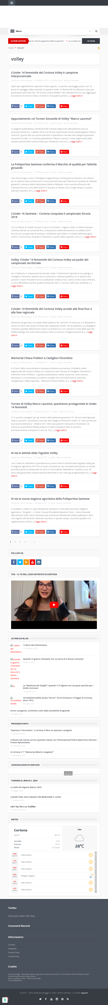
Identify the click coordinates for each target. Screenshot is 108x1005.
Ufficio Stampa (26, 80)
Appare (84, 992)
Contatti (11, 944)
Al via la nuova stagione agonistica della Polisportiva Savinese (50, 499)
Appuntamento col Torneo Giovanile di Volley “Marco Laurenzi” (51, 119)
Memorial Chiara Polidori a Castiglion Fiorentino (42, 358)
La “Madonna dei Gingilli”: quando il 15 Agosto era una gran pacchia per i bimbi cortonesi (58, 686)
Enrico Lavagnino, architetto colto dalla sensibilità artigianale (40, 710)
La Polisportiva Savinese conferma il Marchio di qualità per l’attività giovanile (54, 166)
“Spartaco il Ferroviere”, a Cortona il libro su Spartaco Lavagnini (41, 730)
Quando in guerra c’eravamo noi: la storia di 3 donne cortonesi (53, 659)
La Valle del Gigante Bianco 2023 (25, 787)
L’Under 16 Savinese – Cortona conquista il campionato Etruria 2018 (50, 215)
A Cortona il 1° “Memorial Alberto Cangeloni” (32, 752)
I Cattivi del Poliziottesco (35, 645)
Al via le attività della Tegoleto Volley (34, 453)
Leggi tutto (76, 95)
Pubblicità (12, 948)
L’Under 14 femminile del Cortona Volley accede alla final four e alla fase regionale (51, 310)
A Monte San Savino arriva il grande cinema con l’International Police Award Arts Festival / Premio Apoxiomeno (53, 741)
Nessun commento (71, 80)
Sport (60, 80)
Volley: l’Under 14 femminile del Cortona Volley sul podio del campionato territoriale (49, 261)
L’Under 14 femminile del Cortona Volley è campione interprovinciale (44, 74)
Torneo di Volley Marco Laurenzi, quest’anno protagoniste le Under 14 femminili (54, 405)
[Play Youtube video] (54, 605)
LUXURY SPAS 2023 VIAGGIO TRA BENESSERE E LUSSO (35, 797)
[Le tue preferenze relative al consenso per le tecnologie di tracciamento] (5, 1000)
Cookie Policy (13, 956)
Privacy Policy (14, 952)
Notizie (55, 80)
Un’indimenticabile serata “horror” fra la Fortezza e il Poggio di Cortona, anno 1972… (58, 699)
